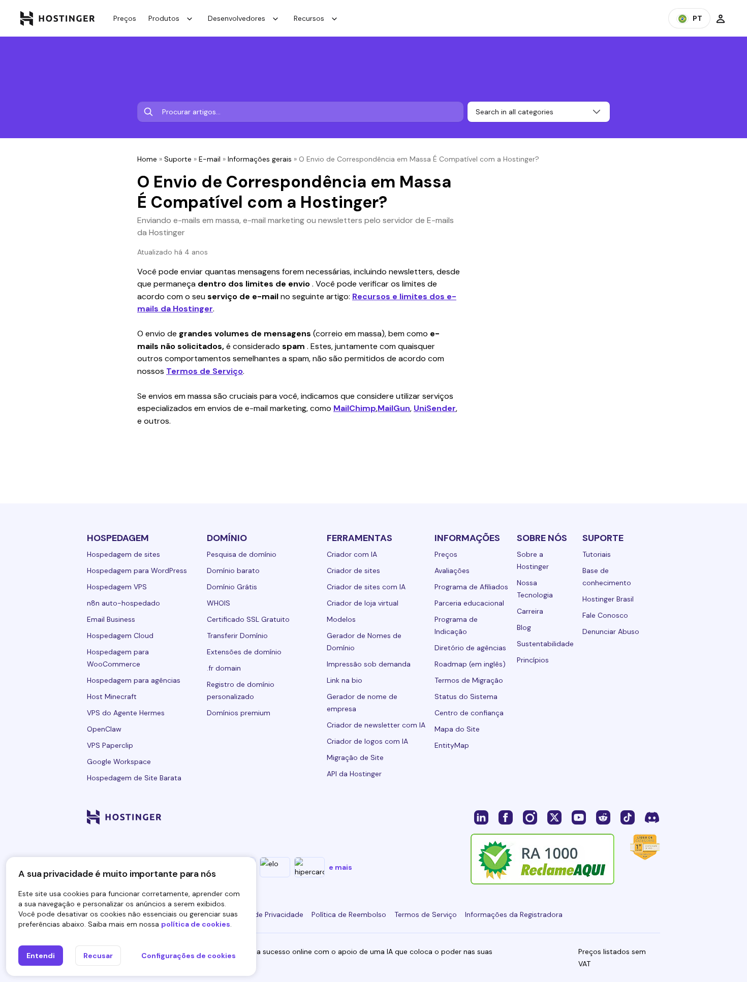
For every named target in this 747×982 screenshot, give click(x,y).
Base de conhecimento (606, 576)
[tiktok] (627, 817)
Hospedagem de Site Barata (134, 777)
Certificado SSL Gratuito (248, 619)
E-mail (210, 159)
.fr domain (224, 668)
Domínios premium (238, 712)
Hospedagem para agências (133, 680)
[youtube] (579, 817)
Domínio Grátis (232, 586)
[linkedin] (481, 817)
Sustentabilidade (545, 643)
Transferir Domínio (237, 635)
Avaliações (452, 570)
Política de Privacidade (265, 914)
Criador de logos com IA (367, 741)
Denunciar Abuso (610, 631)
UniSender (435, 408)
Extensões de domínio (244, 651)
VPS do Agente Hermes (126, 712)
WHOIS (218, 603)
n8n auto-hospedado (123, 603)
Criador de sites (353, 570)
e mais (340, 867)
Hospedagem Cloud (120, 635)
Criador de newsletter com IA (376, 725)
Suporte (178, 159)
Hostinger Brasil (608, 599)
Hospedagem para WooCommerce (118, 658)
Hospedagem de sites (123, 554)
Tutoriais (596, 554)
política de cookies (195, 924)
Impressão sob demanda (369, 664)
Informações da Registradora (514, 914)
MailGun (394, 408)
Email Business (111, 619)
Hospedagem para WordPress (137, 570)
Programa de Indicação (456, 625)
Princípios (533, 659)
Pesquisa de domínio (241, 554)
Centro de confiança (469, 712)
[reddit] (603, 817)
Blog (524, 627)
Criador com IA (352, 554)
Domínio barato (233, 570)
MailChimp (354, 408)
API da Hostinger (354, 773)
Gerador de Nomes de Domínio (364, 641)
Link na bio (344, 680)
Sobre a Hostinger (533, 560)
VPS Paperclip (110, 745)
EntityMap (451, 745)
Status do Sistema (465, 696)
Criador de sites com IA (366, 586)
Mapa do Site (457, 729)
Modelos (341, 619)
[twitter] (554, 817)
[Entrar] (720, 18)
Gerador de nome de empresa (362, 702)
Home (147, 159)
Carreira (530, 611)
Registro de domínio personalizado (240, 690)
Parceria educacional (469, 603)
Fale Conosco (605, 615)
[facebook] (505, 817)
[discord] (652, 817)
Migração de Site (355, 757)
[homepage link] (57, 18)
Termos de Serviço (204, 371)
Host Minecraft (112, 696)
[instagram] (530, 817)
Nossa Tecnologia (535, 588)
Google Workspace (119, 761)
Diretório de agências (470, 647)
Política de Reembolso (349, 914)
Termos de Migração (468, 680)
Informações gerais (260, 159)
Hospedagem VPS (117, 586)
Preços (124, 18)
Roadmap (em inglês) (470, 664)
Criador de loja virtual (362, 603)
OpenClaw (104, 729)
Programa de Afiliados (471, 586)
